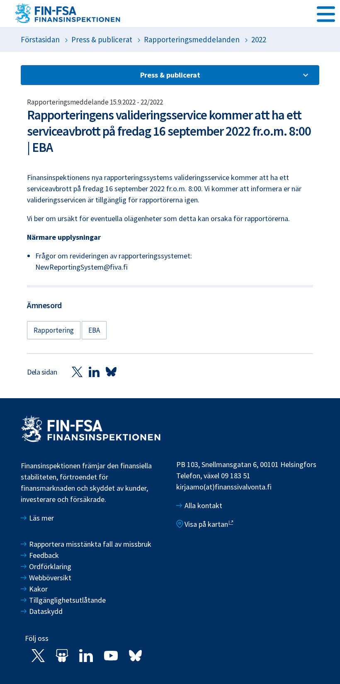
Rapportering (54, 330)
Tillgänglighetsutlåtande (67, 600)
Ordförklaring (50, 566)
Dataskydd (46, 611)
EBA (94, 330)
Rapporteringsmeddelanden (192, 39)
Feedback (44, 555)
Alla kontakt (203, 505)
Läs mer (41, 518)
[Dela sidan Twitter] (77, 371)
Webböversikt (50, 577)
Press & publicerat (101, 39)
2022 (258, 39)
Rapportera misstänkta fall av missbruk (90, 544)
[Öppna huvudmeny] (326, 13)
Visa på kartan (206, 524)
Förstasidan (40, 39)
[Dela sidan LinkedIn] (94, 371)
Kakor (38, 589)
